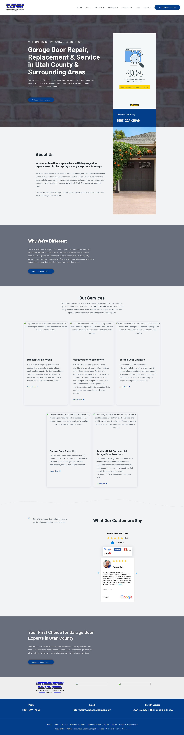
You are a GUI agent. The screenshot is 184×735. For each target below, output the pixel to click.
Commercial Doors (94, 724)
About (56, 724)
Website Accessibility (128, 724)
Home (49, 724)
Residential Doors (77, 724)
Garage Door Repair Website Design (104, 729)
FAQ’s (106, 724)
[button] (103, 7)
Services (64, 724)
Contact (114, 724)
